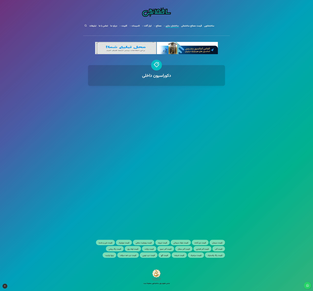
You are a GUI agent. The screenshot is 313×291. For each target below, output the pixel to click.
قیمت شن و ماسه (105, 243)
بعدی (147, 225)
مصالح (158, 26)
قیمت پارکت (149, 249)
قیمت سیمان (217, 243)
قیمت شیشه (179, 255)
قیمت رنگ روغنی (115, 249)
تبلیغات (92, 26)
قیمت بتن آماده (200, 243)
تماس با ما (103, 26)
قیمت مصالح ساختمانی (191, 26)
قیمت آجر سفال (184, 249)
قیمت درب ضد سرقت (128, 255)
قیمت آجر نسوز (165, 249)
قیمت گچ (164, 255)
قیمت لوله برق (132, 249)
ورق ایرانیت (109, 255)
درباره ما (113, 26)
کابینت (124, 26)
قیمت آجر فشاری (202, 249)
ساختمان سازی (172, 26)
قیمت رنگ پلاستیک (215, 255)
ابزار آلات (148, 26)
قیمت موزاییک (124, 243)
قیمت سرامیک (195, 255)
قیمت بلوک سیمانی (180, 243)
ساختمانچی (209, 26)
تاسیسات (136, 26)
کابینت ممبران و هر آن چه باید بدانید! (192, 191)
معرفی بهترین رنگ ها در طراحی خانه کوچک (121, 130)
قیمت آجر (218, 249)
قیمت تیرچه (162, 243)
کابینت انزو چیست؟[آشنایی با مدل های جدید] (192, 130)
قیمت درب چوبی (148, 255)
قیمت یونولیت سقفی (144, 243)
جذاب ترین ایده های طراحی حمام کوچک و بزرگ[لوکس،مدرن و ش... (121, 193)
